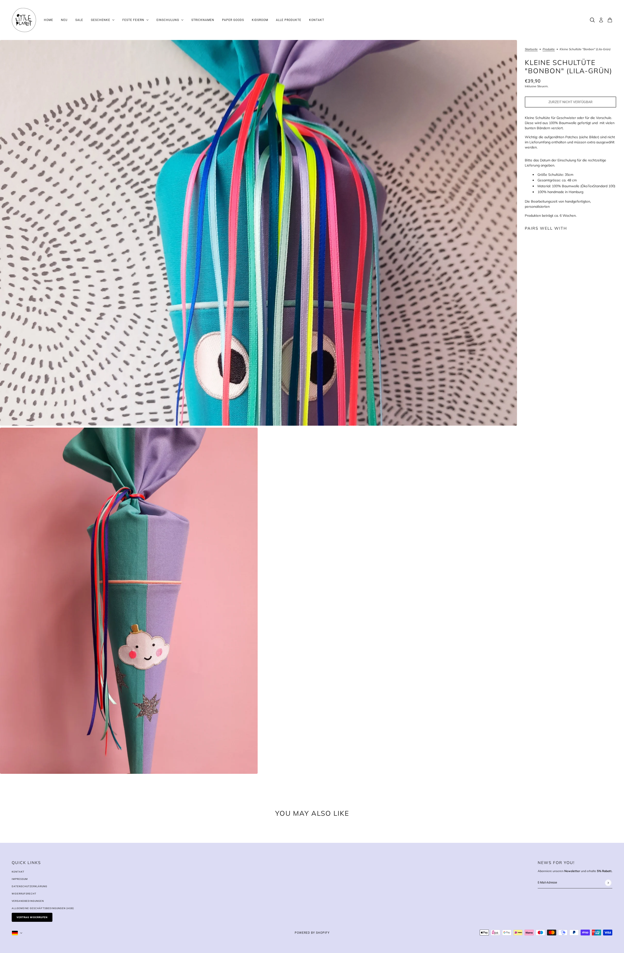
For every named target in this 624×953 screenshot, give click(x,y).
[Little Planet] (24, 20)
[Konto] (601, 20)
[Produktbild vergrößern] (258, 233)
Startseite (531, 49)
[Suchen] (592, 20)
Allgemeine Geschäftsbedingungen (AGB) (43, 908)
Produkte (549, 49)
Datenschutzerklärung (29, 886)
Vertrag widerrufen (32, 917)
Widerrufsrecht (24, 893)
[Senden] (608, 882)
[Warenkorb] (609, 20)
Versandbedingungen (28, 901)
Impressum (20, 879)
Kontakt (18, 871)
